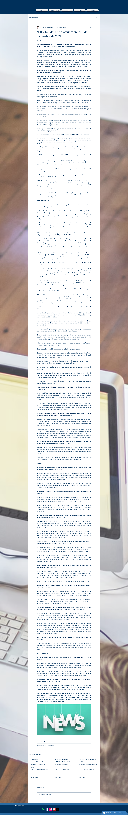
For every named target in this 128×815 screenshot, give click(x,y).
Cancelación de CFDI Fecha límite (87, 760)
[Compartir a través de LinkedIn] (44, 741)
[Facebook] (47, 809)
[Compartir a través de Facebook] (37, 741)
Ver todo (97, 754)
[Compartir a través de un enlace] (48, 741)
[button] (97, 17)
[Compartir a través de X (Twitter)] (41, 741)
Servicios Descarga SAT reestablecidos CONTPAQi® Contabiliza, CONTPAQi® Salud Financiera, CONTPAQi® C (63, 760)
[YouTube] (54, 809)
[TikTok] (57, 809)
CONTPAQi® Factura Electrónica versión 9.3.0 (38, 760)
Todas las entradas (34, 17)
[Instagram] (50, 809)
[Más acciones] (90, 27)
